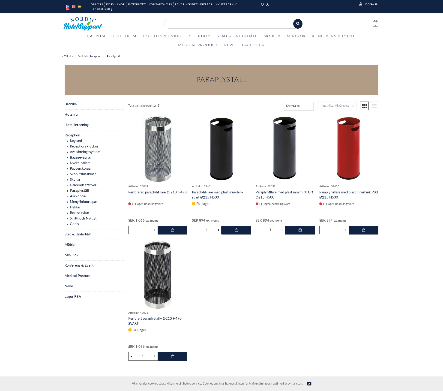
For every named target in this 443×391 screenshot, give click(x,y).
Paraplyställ (113, 56)
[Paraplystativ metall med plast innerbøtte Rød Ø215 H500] (349, 148)
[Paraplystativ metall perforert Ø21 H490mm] (158, 148)
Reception (95, 56)
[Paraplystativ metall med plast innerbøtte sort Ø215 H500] (221, 148)
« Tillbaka (67, 56)
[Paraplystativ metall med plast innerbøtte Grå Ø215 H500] (285, 148)
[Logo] (82, 24)
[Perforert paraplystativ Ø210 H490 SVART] (158, 275)
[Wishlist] (181, 119)
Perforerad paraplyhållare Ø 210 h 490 (157, 192)
